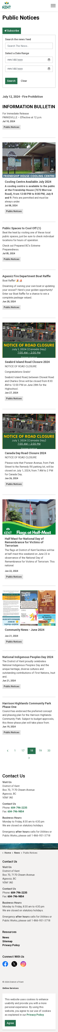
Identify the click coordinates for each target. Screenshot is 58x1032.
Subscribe (12, 30)
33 (49, 750)
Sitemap (7, 941)
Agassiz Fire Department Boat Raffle (26, 276)
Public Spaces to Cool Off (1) (21, 228)
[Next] (29, 758)
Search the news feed (18, 39)
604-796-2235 (19, 807)
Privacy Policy (11, 945)
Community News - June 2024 (24, 629)
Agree (10, 1023)
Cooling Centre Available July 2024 (28, 181)
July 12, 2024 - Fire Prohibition (22, 96)
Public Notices (11, 127)
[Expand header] (53, 5)
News (5, 937)
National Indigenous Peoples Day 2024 (27, 657)
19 (40, 750)
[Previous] (8, 751)
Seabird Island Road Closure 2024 (27, 362)
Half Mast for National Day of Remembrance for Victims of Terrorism (24, 542)
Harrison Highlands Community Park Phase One (26, 705)
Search (11, 80)
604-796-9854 (16, 811)
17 (22, 750)
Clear (24, 80)
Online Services (10, 988)
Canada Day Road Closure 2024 (25, 453)
